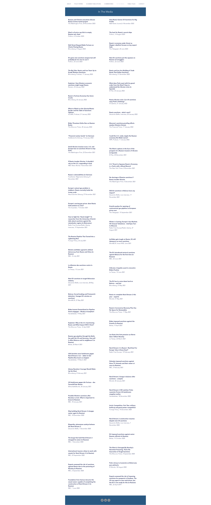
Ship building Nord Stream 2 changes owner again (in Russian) (81, 413)
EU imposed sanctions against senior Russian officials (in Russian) (122, 436)
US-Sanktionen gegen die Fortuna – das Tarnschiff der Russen (81, 384)
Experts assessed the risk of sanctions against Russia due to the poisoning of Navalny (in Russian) (81, 467)
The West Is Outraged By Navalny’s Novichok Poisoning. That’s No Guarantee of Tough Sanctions (122, 451)
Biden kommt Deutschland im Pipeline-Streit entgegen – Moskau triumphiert (81, 312)
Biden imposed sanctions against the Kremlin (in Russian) (122, 323)
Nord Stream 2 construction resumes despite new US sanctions (122, 422)
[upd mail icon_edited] (108, 500)
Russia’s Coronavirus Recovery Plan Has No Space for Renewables (122, 310)
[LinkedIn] (105, 500)
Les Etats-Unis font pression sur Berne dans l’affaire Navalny (122, 337)
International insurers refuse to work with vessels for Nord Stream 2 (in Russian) (82, 453)
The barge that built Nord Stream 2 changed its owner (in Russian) (80, 440)
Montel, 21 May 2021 (116, 299)
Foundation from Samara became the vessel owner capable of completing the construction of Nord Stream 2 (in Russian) (82, 484)
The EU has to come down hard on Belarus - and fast (121, 283)
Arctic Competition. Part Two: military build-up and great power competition (122, 407)
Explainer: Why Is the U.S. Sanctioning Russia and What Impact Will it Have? (81, 325)
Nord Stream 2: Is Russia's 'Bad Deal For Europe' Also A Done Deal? (123, 350)
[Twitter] (102, 500)
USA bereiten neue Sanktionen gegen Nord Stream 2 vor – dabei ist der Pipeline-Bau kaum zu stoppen (81, 357)
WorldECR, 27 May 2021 (76, 300)
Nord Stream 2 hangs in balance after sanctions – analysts (122, 379)
